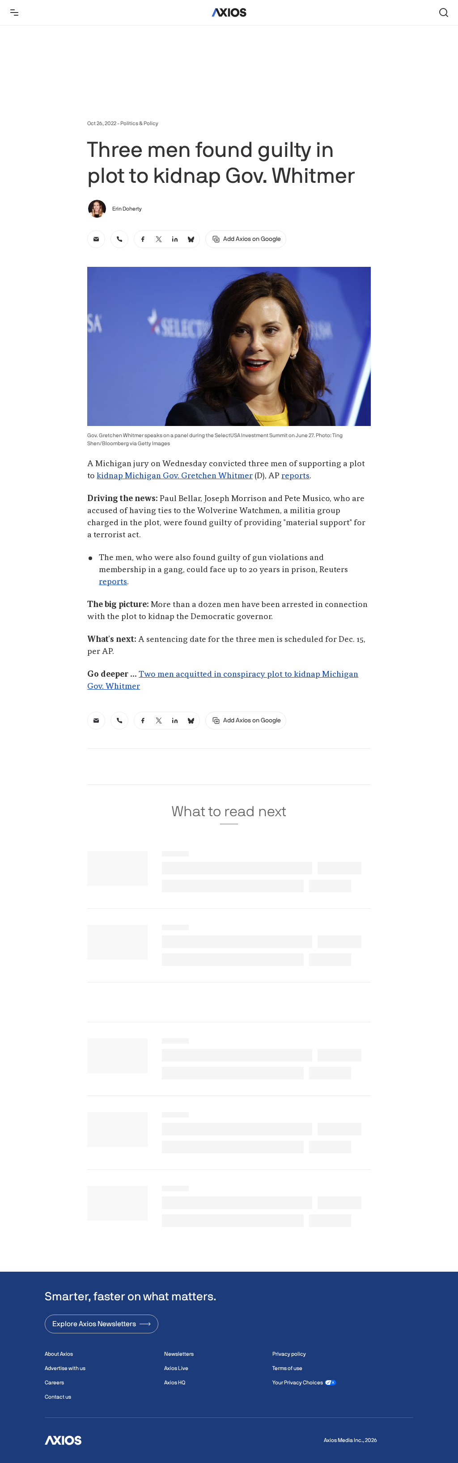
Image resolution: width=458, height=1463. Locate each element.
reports (295, 476)
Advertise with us (65, 1368)
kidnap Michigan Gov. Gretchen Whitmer (175, 476)
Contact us (58, 1397)
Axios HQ (174, 1382)
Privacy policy (289, 1354)
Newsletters (179, 1354)
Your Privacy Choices (297, 1382)
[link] (96, 239)
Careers (54, 1382)
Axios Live (176, 1368)
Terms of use (287, 1368)
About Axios (59, 1354)
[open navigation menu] (14, 12)
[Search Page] (443, 12)
